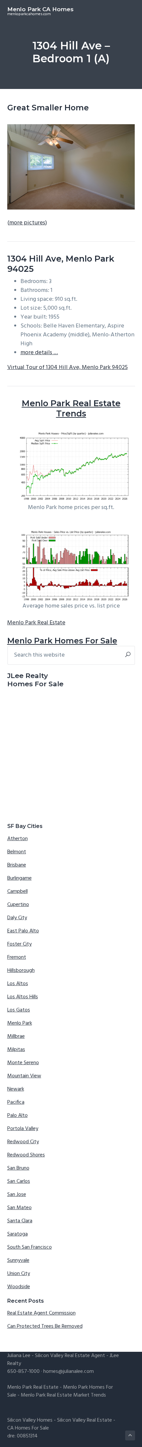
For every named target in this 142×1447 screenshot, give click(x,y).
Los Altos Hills (22, 997)
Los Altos (17, 983)
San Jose (16, 1194)
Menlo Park (19, 1023)
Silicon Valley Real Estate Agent (70, 1355)
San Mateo (19, 1208)
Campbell (17, 891)
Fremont (16, 957)
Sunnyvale (18, 1260)
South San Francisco (29, 1247)
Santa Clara (19, 1221)
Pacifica (15, 1102)
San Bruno (18, 1168)
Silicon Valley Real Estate (84, 1420)
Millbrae (16, 1036)
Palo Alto (17, 1115)
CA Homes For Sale (28, 1428)
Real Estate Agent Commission (41, 1313)
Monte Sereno (23, 1063)
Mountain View (24, 1076)
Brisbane (16, 865)
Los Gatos (18, 1010)
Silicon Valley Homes (30, 1420)
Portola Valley (22, 1128)
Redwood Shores (26, 1155)
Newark (15, 1089)
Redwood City (23, 1142)
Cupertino (18, 904)
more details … (39, 352)
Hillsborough (21, 970)
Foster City (19, 944)
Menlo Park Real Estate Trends (71, 408)
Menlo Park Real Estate (36, 623)
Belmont (16, 852)
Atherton (17, 839)
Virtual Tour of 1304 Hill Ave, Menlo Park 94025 (67, 367)
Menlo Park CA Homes (40, 9)
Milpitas (16, 1049)
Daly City (17, 918)
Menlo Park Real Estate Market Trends (63, 1395)
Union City (18, 1273)
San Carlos (18, 1181)
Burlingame (19, 878)
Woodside (18, 1287)
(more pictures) (27, 223)
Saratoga (17, 1234)
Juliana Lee (18, 1355)
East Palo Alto (23, 931)
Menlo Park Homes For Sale (62, 640)
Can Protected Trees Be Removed (45, 1326)
